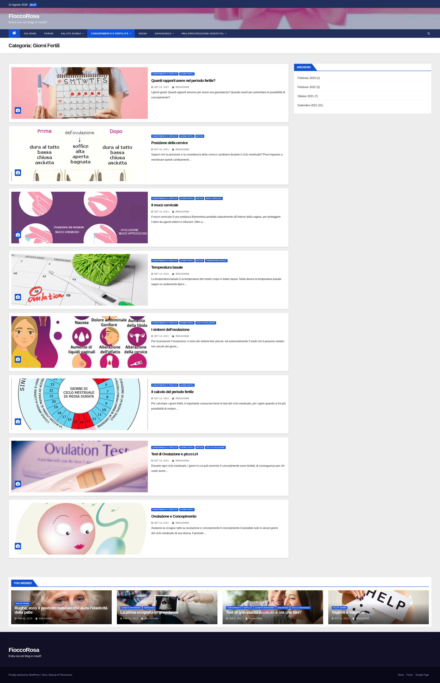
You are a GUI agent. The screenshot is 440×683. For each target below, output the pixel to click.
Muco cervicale (214, 198)
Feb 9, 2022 (235, 618)
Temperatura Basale (216, 261)
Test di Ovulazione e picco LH (174, 454)
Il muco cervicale (164, 205)
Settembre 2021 (307, 105)
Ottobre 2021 (306, 96)
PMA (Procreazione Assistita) (203, 33)
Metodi (199, 136)
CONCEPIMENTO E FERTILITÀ (110, 33)
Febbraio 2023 (307, 78)
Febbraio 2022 (307, 87)
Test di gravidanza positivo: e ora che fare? (264, 612)
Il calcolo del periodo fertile (172, 392)
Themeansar (66, 675)
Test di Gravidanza (301, 608)
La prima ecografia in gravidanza (149, 612)
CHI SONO (30, 33)
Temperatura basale (167, 267)
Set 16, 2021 (161, 149)
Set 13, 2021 (161, 523)
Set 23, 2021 (161, 87)
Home (401, 675)
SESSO (143, 33)
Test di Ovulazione (205, 323)
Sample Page (422, 675)
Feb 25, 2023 (25, 618)
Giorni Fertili (187, 74)
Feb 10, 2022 (130, 618)
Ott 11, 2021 (342, 618)
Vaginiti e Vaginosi (348, 612)
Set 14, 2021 (161, 211)
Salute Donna (71, 33)
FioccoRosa (24, 16)
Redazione (182, 87)
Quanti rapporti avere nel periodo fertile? (183, 80)
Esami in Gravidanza (131, 608)
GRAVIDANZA (163, 33)
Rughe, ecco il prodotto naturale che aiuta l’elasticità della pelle (61, 610)
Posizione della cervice (169, 143)
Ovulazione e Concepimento (173, 516)
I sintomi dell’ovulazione (170, 329)
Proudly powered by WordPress (25, 675)
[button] (428, 33)
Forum (48, 33)
